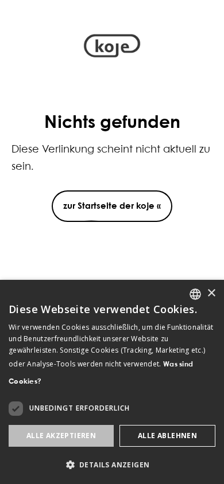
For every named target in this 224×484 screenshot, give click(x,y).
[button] (112, 465)
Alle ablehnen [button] (167, 435)
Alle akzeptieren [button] (61, 435)
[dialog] (112, 382)
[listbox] (195, 294)
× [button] (211, 293)
